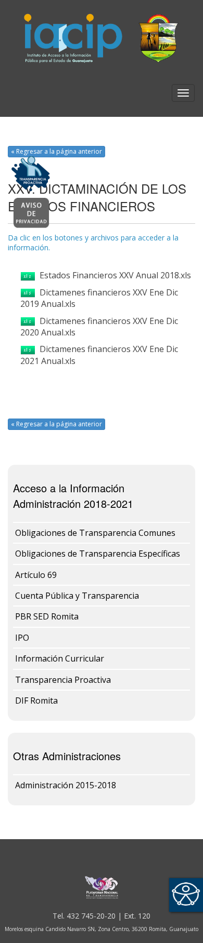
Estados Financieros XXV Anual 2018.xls (113, 275)
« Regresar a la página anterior (56, 151)
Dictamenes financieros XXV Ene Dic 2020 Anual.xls (99, 326)
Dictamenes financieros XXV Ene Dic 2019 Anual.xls (99, 298)
